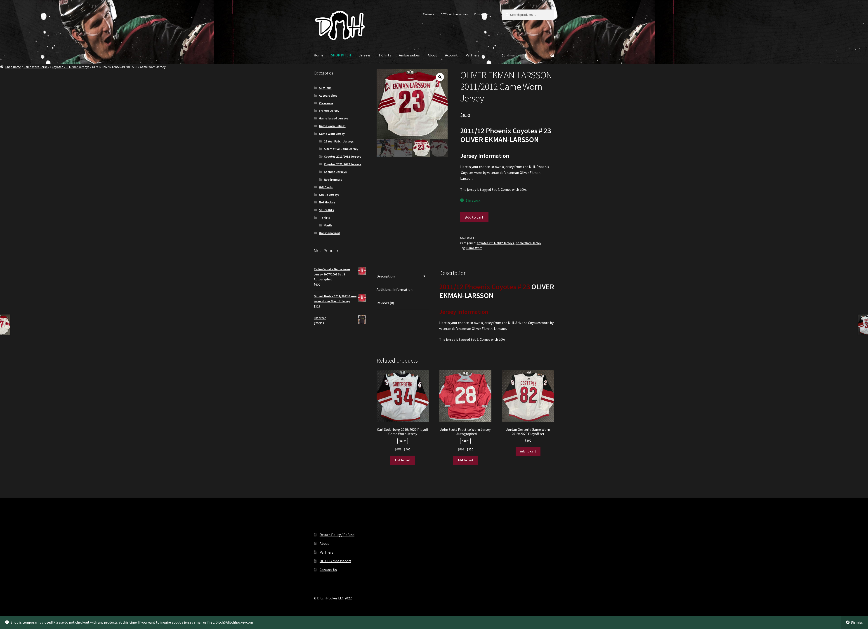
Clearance (326, 103)
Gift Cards (326, 187)
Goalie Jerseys (329, 195)
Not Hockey (327, 202)
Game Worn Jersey (36, 67)
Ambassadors (409, 55)
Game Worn (474, 248)
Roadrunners (333, 179)
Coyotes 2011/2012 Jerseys (71, 67)
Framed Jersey (329, 111)
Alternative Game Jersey (341, 149)
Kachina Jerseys (335, 172)
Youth (328, 225)
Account (451, 55)
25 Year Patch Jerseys (339, 141)
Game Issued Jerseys (333, 118)
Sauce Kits (326, 210)
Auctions (325, 88)
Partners (428, 14)
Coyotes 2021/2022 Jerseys (342, 164)
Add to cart (474, 217)
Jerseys (364, 55)
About (432, 55)
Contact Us (481, 14)
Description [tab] (386, 276)
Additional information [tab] (395, 289)
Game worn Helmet (332, 126)
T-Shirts (384, 55)
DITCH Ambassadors (454, 14)
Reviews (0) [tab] (385, 303)
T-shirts (324, 218)
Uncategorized (329, 233)
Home (318, 55)
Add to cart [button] (402, 460)
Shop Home (13, 67)
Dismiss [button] (857, 622)
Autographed (328, 95)
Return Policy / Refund (337, 534)
